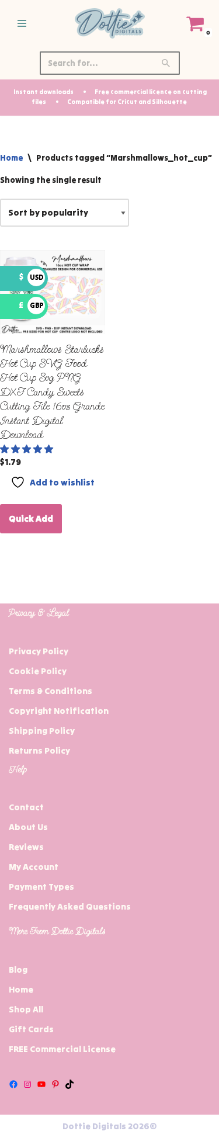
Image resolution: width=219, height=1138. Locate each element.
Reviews (26, 846)
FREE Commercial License (62, 1048)
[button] (27, 448)
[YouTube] (41, 1084)
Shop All (26, 1009)
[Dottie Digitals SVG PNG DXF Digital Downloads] (110, 23)
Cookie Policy (38, 670)
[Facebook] (13, 1084)
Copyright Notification (59, 710)
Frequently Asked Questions (70, 906)
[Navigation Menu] (22, 23)
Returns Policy (39, 750)
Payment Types (41, 886)
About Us (28, 826)
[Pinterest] (55, 1084)
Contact (26, 807)
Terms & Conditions (50, 690)
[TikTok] (69, 1084)
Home (11, 157)
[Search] (167, 63)
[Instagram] (27, 1084)
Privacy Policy (38, 651)
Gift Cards (31, 1029)
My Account (33, 866)
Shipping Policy (42, 730)
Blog (18, 969)
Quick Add (31, 518)
